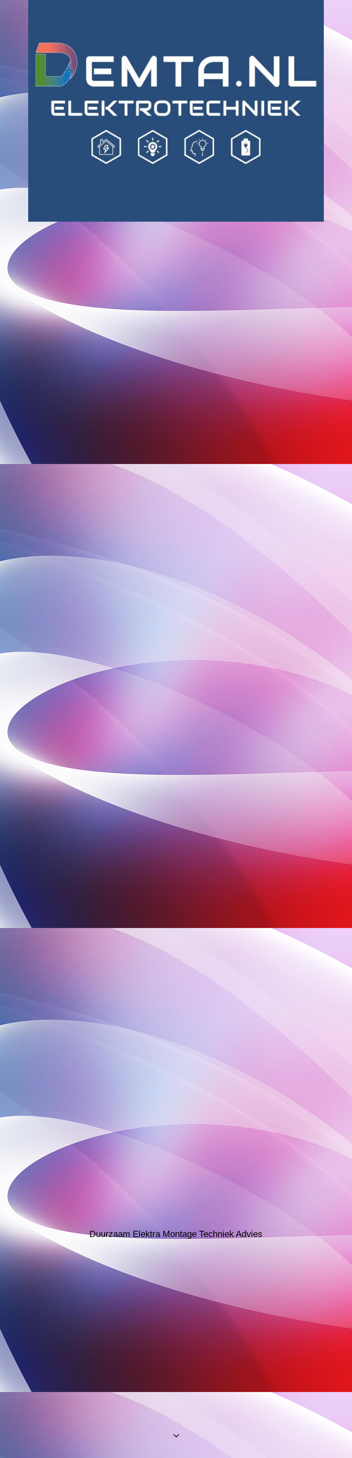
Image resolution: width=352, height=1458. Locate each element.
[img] (176, 111)
